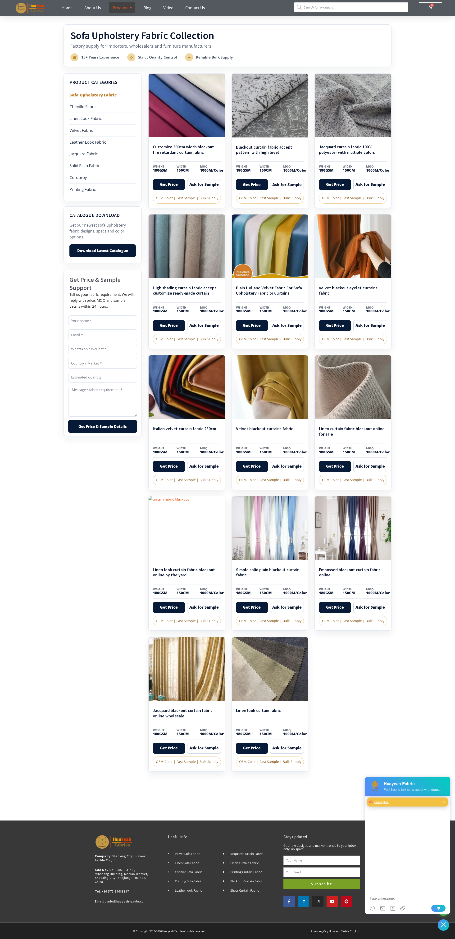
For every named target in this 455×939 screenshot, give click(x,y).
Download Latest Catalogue (102, 250)
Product (120, 7)
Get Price (169, 184)
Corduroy (78, 177)
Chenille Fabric (82, 106)
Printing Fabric (82, 189)
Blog (147, 7)
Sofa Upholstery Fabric (93, 95)
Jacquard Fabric (83, 153)
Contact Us (195, 7)
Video (168, 7)
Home (67, 7)
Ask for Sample (204, 184)
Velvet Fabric (81, 130)
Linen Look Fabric (85, 118)
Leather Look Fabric (87, 142)
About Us (92, 7)
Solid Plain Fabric (84, 165)
